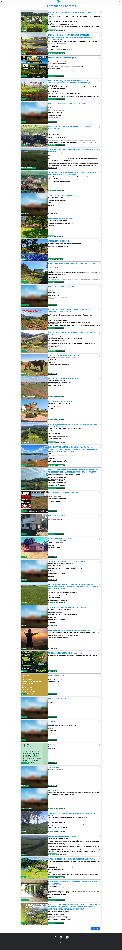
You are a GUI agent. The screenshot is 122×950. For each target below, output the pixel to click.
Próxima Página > (95, 928)
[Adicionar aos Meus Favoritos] (100, 12)
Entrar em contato (60, 30)
